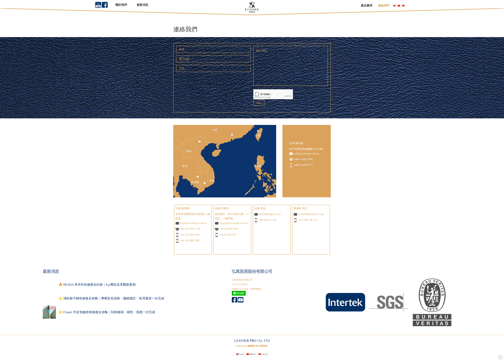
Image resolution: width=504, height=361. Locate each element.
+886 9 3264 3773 (303, 164)
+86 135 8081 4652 (190, 234)
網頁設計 (264, 346)
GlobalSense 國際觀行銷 (247, 346)
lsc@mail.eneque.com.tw (193, 223)
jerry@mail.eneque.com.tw (233, 223)
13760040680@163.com (311, 214)
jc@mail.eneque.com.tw (306, 153)
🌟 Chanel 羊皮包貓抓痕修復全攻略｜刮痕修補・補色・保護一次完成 (107, 312)
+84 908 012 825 (268, 219)
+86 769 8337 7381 (190, 228)
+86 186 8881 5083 (190, 240)
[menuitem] (394, 6)
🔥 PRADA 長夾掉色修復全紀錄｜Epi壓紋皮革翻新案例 (97, 284)
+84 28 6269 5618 (228, 228)
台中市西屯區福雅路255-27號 (306, 148)
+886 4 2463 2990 (303, 159)
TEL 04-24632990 (239, 284)
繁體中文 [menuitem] (253, 354)
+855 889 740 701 (307, 219)
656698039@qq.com (270, 214)
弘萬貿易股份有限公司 (242, 280)
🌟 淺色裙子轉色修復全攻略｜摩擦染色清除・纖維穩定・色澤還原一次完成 (111, 298)
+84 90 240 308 (227, 234)
